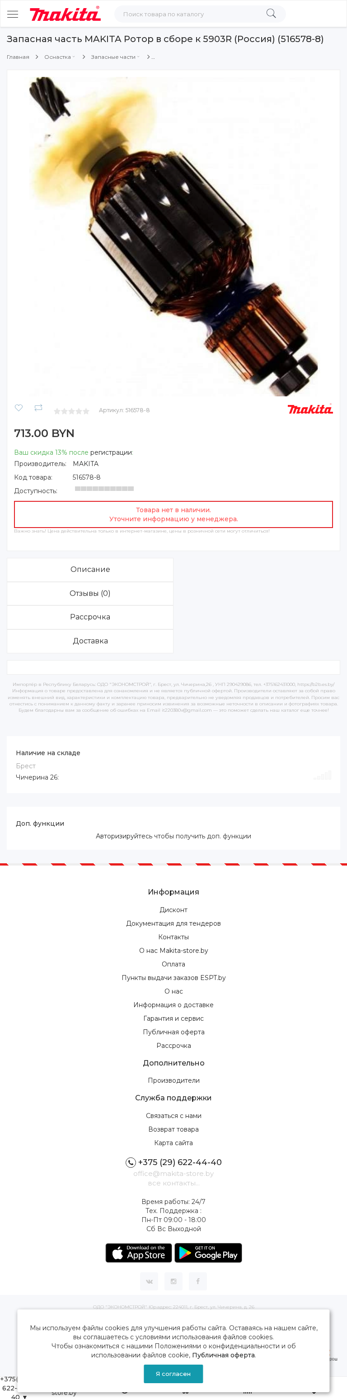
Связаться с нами (174, 1116)
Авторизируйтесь (124, 836)
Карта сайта (173, 1143)
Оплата (173, 964)
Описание (90, 569)
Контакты (173, 937)
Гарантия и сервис (173, 1018)
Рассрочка (90, 617)
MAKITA (85, 464)
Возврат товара (173, 1129)
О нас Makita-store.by (173, 951)
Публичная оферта (174, 1032)
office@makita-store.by (173, 1173)
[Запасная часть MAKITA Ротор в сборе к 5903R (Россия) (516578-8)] (173, 236)
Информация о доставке (173, 1005)
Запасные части (113, 56)
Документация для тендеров (173, 923)
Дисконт (173, 910)
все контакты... (174, 1183)
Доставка (90, 641)
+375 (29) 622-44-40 (180, 1162)
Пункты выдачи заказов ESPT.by (174, 978)
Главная (18, 56)
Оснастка (57, 56)
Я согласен (173, 1373)
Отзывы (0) (90, 593)
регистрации (111, 452)
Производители (174, 1080)
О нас (173, 991)
